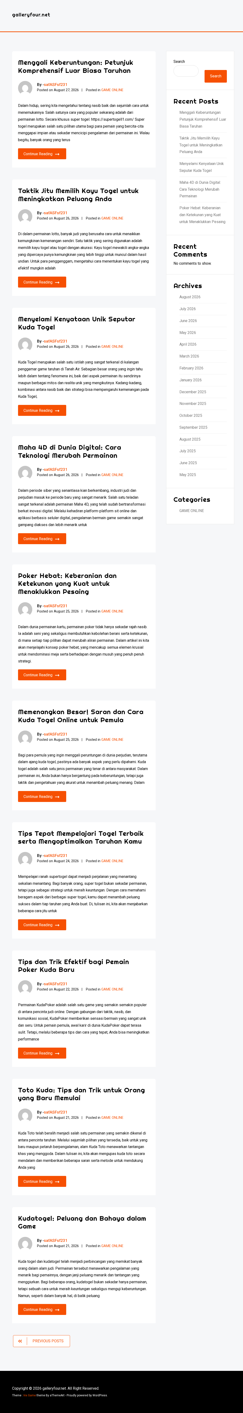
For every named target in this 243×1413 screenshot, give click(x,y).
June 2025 (188, 463)
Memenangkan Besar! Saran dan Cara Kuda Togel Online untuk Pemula (81, 715)
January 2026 (190, 380)
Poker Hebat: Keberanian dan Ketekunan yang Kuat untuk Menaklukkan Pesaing (67, 583)
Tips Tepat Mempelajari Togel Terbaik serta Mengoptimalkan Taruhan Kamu (81, 837)
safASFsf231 (56, 84)
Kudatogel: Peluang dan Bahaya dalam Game (82, 1222)
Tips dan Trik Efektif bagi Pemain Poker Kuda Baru (73, 965)
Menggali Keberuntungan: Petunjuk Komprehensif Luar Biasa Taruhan (75, 66)
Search (179, 61)
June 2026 (188, 320)
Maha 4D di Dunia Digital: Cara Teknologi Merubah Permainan (69, 451)
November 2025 (192, 403)
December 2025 (192, 392)
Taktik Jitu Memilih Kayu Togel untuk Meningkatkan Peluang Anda (78, 194)
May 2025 (187, 475)
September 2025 (193, 427)
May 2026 (187, 332)
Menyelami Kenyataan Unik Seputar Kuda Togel (77, 323)
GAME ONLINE (112, 90)
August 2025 (190, 439)
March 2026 (189, 356)
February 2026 (191, 368)
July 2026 (187, 309)
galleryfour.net (31, 15)
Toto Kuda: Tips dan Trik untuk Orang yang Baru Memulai (81, 1094)
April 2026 (187, 344)
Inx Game (29, 1395)
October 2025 (190, 415)
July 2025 (187, 451)
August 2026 (190, 297)
